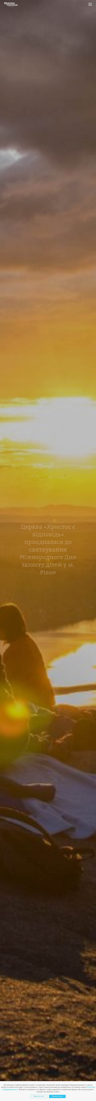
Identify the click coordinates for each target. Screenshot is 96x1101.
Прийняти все (57, 1096)
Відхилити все (38, 1096)
